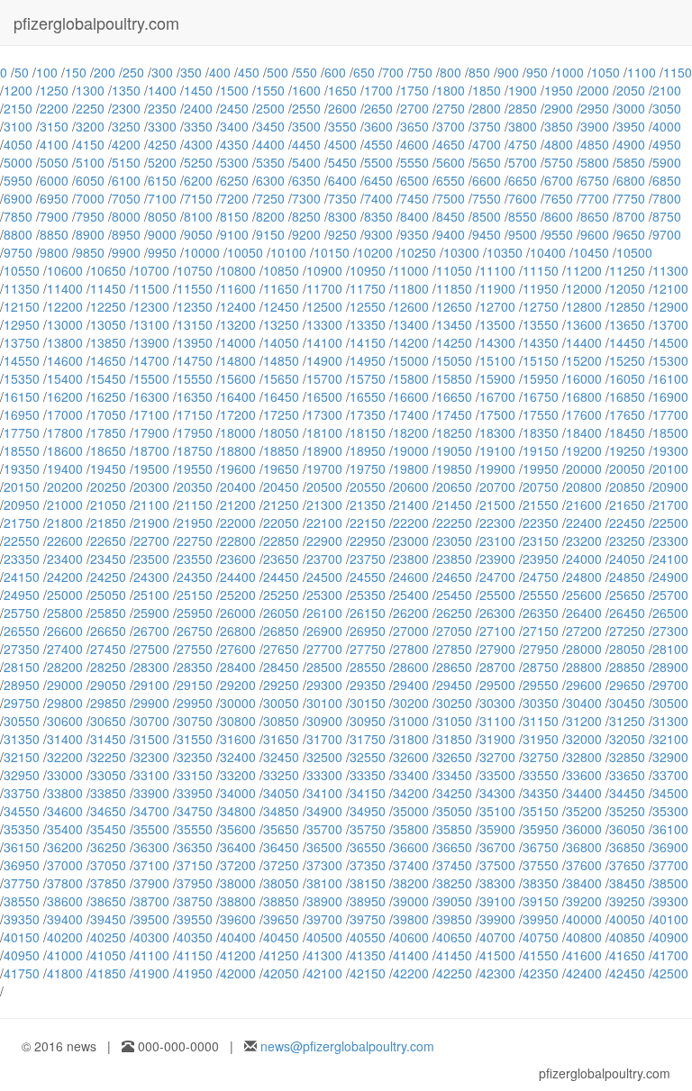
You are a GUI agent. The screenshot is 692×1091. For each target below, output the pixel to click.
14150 (368, 342)
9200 (306, 234)
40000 (584, 919)
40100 (670, 919)
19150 (541, 450)
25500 (497, 595)
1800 (450, 90)
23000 (411, 541)
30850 (281, 721)
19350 (22, 468)
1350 (126, 90)
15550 (195, 378)
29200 (238, 685)
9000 (162, 234)
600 (335, 72)
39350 (22, 919)
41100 (151, 955)
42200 (411, 973)
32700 (497, 757)
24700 (497, 577)
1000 (569, 72)
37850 (108, 883)
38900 (324, 901)
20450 (281, 486)
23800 (411, 559)
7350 (342, 198)
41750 (22, 973)
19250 (627, 450)
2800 (486, 108)
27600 (238, 649)
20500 (324, 486)
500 (277, 72)
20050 (627, 468)
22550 (22, 541)
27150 (541, 631)
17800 (65, 432)
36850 (627, 847)
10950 (368, 270)
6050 (90, 180)
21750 (22, 523)
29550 (541, 685)
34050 (281, 793)
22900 (324, 541)
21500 (497, 504)
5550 (414, 162)
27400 (65, 649)
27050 (454, 631)
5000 (18, 162)
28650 (454, 667)
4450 (306, 144)
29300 (324, 685)
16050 (627, 378)
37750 (22, 883)
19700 (324, 468)
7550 (486, 198)
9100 (234, 234)
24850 (627, 577)
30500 (670, 703)
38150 (368, 883)
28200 (65, 667)
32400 (238, 757)
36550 (368, 847)
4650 (450, 144)
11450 (108, 288)
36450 (281, 847)
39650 (281, 919)
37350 (368, 865)
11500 (151, 288)
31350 (22, 739)
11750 (368, 288)
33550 (541, 775)
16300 (151, 396)
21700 (670, 504)
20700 (497, 486)
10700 (151, 270)
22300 (497, 523)
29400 (411, 685)
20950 (22, 504)
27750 (368, 649)
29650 (627, 685)
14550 (22, 360)
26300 (497, 613)
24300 (151, 577)
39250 (627, 901)
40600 (411, 937)
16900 (670, 396)
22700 (151, 541)
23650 (281, 559)
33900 (151, 793)
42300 (497, 973)
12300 (151, 306)
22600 (65, 541)
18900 (324, 450)
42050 (281, 973)
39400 (65, 919)
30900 (324, 721)
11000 (411, 270)
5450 (342, 162)
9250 (342, 234)
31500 (151, 739)
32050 (627, 739)
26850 (281, 631)
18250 (454, 432)
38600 (65, 901)
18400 (584, 432)
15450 (108, 378)
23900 (497, 559)
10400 (548, 252)
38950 (368, 901)
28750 (541, 667)
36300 (151, 847)
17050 (108, 414)
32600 (411, 757)
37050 (108, 865)
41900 (151, 973)
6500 (414, 180)
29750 (22, 703)
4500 (342, 144)
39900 (497, 919)
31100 (497, 721)
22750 (195, 541)
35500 (151, 829)
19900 (497, 468)
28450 (281, 667)
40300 (151, 937)
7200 (234, 198)
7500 (450, 198)
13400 (411, 324)
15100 (497, 360)
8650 (594, 216)
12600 (411, 306)
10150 (332, 252)
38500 (670, 883)
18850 (281, 450)
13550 (541, 324)
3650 (414, 126)
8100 (198, 216)
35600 (238, 829)
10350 (505, 252)
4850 (594, 144)
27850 (454, 649)
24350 (195, 577)
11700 (324, 288)
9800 (54, 252)
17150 (195, 414)
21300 (324, 504)
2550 (306, 108)
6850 (666, 180)
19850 (454, 468)
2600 (342, 108)
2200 (54, 108)
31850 (454, 739)
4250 (162, 144)
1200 (18, 90)
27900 (497, 649)
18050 (281, 432)
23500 (151, 559)
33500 (497, 775)
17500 (497, 414)
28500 (324, 667)
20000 (584, 468)
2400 (198, 108)
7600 (522, 198)
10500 (634, 252)
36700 (497, 847)
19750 (368, 468)
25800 (65, 613)
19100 (497, 450)
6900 (18, 198)
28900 (670, 667)
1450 (198, 90)
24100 (670, 559)
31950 (541, 739)
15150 (541, 360)
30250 (454, 703)
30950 (368, 721)
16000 (584, 378)
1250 (54, 90)
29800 (65, 703)
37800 (65, 883)
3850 (558, 126)
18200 (411, 432)
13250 (281, 324)
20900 (670, 486)
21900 (151, 523)
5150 (126, 162)
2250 (90, 108)
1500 (234, 90)
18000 (238, 432)
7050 (126, 198)
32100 (670, 739)
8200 (270, 216)
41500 (497, 955)
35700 (324, 829)
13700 (670, 324)
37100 (151, 865)
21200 (238, 504)
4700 (486, 144)
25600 (584, 595)
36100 (670, 829)
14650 (108, 360)
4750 (522, 144)
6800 (630, 180)
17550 (541, 414)
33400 (411, 775)
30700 (151, 721)
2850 (522, 108)
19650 (281, 468)
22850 (281, 541)
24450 (281, 577)
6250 (234, 180)
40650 (454, 937)
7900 (54, 216)
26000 (238, 613)
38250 (454, 883)
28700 (497, 667)
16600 (411, 396)
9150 (270, 234)
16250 (108, 396)
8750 (666, 216)
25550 (541, 595)
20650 (454, 486)
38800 (238, 901)
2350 (162, 108)
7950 (90, 216)
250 (133, 72)
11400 (65, 288)
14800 (238, 360)
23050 (454, 541)
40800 (584, 937)
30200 (411, 703)
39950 (541, 919)
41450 (454, 955)
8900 (90, 234)
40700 (497, 937)
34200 (411, 793)
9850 (90, 252)
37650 (627, 865)
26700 (151, 631)
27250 (627, 631)
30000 (238, 703)
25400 (411, 595)
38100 (324, 883)
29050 (108, 685)
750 (421, 72)
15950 (541, 378)
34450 (627, 793)
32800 (584, 757)
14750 (195, 360)
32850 (627, 757)
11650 (281, 288)
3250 (126, 126)
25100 (151, 595)
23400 (65, 559)
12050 (627, 288)
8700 (630, 216)
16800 (584, 396)
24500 (324, 577)
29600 (584, 685)
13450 (454, 324)
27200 (584, 631)
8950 (126, 234)
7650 (558, 198)
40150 (22, 937)
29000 (65, 685)
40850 (627, 937)
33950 (195, 793)
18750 (195, 450)
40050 (627, 919)
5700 (522, 162)
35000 (411, 811)
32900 (670, 757)
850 (479, 72)
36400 (238, 847)
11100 (497, 270)
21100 (151, 504)
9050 (198, 234)
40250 (108, 937)
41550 (541, 955)
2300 (126, 108)
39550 (195, 919)
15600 (238, 378)
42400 (584, 973)
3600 (378, 126)
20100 (670, 468)
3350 (198, 126)
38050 (281, 883)
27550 (195, 649)
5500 (378, 162)
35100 (497, 811)
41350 (368, 955)
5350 (270, 162)
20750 (541, 486)
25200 (238, 595)
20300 (151, 486)
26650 (108, 631)
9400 (450, 234)
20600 (411, 486)
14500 (670, 342)
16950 (22, 414)
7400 (378, 198)
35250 (627, 811)
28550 (368, 667)
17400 (411, 414)
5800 (594, 162)
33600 (584, 775)
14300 (497, 342)
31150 (541, 721)
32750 (541, 757)
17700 (670, 414)
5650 (486, 162)
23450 (108, 559)
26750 (195, 631)
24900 (670, 577)
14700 (151, 360)
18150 (368, 432)
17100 (151, 414)
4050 (18, 144)
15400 (65, 378)
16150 (22, 396)
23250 (627, 541)
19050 (454, 450)
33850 (108, 793)
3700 (450, 126)
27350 (22, 649)
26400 (584, 613)
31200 (584, 721)
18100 (324, 432)
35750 (368, 829)
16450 (281, 396)
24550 (368, 577)
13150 (195, 324)
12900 (670, 306)
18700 (151, 450)
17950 (195, 432)
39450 (108, 919)
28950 (22, 685)
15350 (22, 378)
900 (508, 72)
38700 (151, 901)
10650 (108, 270)
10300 (461, 252)
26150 (368, 613)
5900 (666, 162)
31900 (497, 739)
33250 (281, 775)
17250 (281, 414)
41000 (65, 955)
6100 (126, 180)
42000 (238, 973)
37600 (584, 865)
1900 (522, 90)
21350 (368, 504)
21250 (281, 504)
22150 (368, 523)
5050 (54, 162)
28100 (670, 649)
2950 (594, 108)
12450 (281, 306)
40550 (368, 937)
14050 (281, 342)
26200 (411, 613)
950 (537, 72)
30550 (22, 721)
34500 (670, 793)
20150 (22, 486)
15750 (368, 378)
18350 (541, 432)
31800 (411, 739)
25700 (670, 595)
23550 (195, 559)
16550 (368, 396)
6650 (522, 180)
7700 (594, 198)
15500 (151, 378)
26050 (281, 613)
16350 (195, 396)
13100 (151, 324)
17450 (454, 414)
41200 (238, 955)
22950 (368, 541)
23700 (324, 559)
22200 (411, 523)
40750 (541, 937)
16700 (497, 396)
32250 (108, 757)
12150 (22, 306)
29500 (497, 685)
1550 (270, 90)
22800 (238, 541)
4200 (126, 144)
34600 (65, 811)
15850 (454, 378)
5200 (162, 162)
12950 (22, 324)
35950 (541, 829)
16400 (238, 396)
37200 (238, 865)
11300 (670, 270)
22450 (627, 523)
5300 (234, 162)
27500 (151, 649)
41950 (195, 973)
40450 (281, 937)
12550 (368, 306)
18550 (22, 450)
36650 (454, 847)
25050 (108, 595)
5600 (450, 162)
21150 (195, 504)
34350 (541, 793)
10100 (288, 252)
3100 (18, 126)
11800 (411, 288)
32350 (195, 757)
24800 (584, 577)
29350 (368, 685)
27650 (281, 649)
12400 (238, 306)
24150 (22, 577)
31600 (238, 739)
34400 (584, 793)
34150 (368, 793)
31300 (670, 721)
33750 (22, 793)
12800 (584, 306)
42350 (541, 973)
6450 (378, 180)
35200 (584, 811)
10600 (65, 270)
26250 (454, 613)
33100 (151, 775)
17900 (151, 432)
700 (393, 72)
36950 (22, 865)
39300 (670, 901)
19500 (151, 468)
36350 (195, 847)
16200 (65, 396)
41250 (281, 955)
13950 (195, 342)
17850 (108, 432)
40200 (65, 937)
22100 (324, 523)
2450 (234, 108)
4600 (414, 144)
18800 (238, 450)
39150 (541, 901)
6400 (342, 180)
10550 (22, 270)
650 (364, 72)
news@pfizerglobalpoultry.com (347, 1046)
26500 (670, 613)
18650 (108, 450)
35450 (108, 829)
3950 (630, 126)
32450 (281, 757)
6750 (594, 180)
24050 (627, 559)
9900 (126, 252)
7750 (630, 198)
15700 (324, 378)
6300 (270, 180)
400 (220, 72)
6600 (486, 180)
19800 (411, 468)
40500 (324, 937)
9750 (18, 252)
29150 (195, 685)
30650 (108, 721)
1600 (306, 90)
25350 (368, 595)
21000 (65, 504)
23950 (541, 559)
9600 (594, 234)
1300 (90, 90)
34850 (281, 811)
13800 (65, 342)
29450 (454, 685)
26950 (368, 631)
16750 (541, 396)
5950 (18, 180)
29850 (108, 703)
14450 (627, 342)
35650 (281, 829)
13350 (368, 324)
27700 (324, 649)
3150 (54, 126)
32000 (584, 739)
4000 (666, 126)
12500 (324, 306)
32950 (22, 775)
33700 (670, 775)
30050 (281, 703)
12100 (670, 288)
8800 (18, 234)
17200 (238, 414)
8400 (414, 216)
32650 (454, 757)
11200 (584, 270)
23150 (541, 541)
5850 (630, 162)
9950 (162, 252)
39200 (584, 901)
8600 (558, 216)
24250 (108, 577)
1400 (162, 90)
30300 (497, 703)
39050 (454, 901)
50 (21, 72)
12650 (454, 306)
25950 (195, 613)
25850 (108, 613)
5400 (306, 162)
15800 (411, 378)
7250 (270, 198)
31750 (368, 739)
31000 (411, 721)
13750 (22, 342)
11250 (627, 270)
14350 (541, 342)
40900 (670, 937)
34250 (454, 793)
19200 (584, 450)
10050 (245, 252)
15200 (584, 360)
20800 (584, 486)
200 (104, 72)
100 (47, 72)
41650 (627, 955)
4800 (558, 144)
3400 (234, 126)
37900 (151, 883)
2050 (630, 90)
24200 (65, 577)
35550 (195, 829)
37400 (411, 865)
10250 (418, 252)
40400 (238, 937)
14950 (368, 360)
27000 (411, 631)
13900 (151, 342)
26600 (65, 631)
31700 (324, 739)
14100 (324, 342)
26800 (238, 631)
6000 (54, 180)
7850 (18, 216)
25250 (281, 595)
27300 (670, 631)
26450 (627, 613)
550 (306, 72)
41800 (65, 973)
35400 (65, 829)
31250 (627, 721)
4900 (630, 144)
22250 (454, 523)
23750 (368, 559)
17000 (65, 414)
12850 (627, 306)
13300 (324, 324)
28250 (108, 667)
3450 (270, 126)
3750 (486, 126)
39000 (411, 901)
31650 (281, 739)
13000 (65, 324)
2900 (558, 108)
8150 (234, 216)
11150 (541, 270)
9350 (414, 234)
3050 (666, 108)
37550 (541, 865)
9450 (486, 234)
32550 (368, 757)
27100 (497, 631)
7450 (414, 198)
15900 (497, 378)
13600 (584, 324)
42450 (627, 973)
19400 (65, 468)
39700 (324, 919)
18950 (368, 450)
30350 (541, 703)
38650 (108, 901)
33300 (324, 775)
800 (450, 72)
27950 (541, 649)
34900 (324, 811)
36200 (65, 847)
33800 (65, 793)
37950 (195, 883)
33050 (108, 775)
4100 (54, 144)
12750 (541, 306)
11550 (195, 288)
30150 (368, 703)
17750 (22, 432)
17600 (584, 414)
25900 (151, 613)
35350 (22, 829)
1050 (605, 72)
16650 (454, 396)
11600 (238, 288)
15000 (411, 360)
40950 (22, 955)
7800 (666, 198)
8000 (126, 216)
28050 (627, 649)
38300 (497, 883)
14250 (454, 342)
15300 (670, 360)
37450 (454, 865)
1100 (641, 72)
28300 (151, 667)
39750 (368, 919)
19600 (238, 468)
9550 (558, 234)
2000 (594, 90)
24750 (541, 577)
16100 (670, 378)
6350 (306, 180)
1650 (342, 90)
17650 (627, 414)
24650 (454, 577)
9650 (630, 234)
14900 (324, 360)
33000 (65, 775)
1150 (677, 72)
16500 (324, 396)
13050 (108, 324)
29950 (195, 703)
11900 (497, 288)
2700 (414, 108)
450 (249, 72)
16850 (627, 396)
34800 (238, 811)
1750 (414, 90)
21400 (411, 504)
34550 (22, 811)
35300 (670, 811)
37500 (497, 865)
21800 (65, 523)
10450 (591, 252)
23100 (497, 541)
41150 (195, 955)
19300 (670, 450)
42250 (454, 973)
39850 (454, 919)
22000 (238, 523)
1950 (558, 90)
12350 (195, 306)
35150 (541, 811)
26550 (22, 631)
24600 (411, 577)
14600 (65, 360)
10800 (238, 270)
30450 (627, 703)
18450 (627, 432)
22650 (108, 541)
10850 (281, 270)
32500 (324, 757)
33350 (368, 775)
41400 (411, 955)
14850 (281, 360)
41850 (108, 973)
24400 (238, 577)
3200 (90, 126)
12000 (584, 288)
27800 (411, 649)
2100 (666, 90)
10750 (195, 270)
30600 (65, 721)
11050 (454, 270)
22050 (281, 523)
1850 (486, 90)
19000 (411, 450)
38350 (541, 883)
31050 (454, 721)
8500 (486, 216)
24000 (584, 559)
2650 (378, 108)
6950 (54, 198)
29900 (151, 703)
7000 (90, 198)
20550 (368, 486)
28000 (584, 649)
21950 (195, 523)
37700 (670, 865)
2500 (270, 108)
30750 (195, 721)
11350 (22, 288)
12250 (108, 306)
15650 (281, 378)
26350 (541, 613)
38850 (281, 901)
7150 (198, 198)
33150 (195, 775)
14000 (238, 342)
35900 (497, 829)
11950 (541, 288)
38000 (238, 883)
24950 (22, 595)
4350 (234, 144)
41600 (584, 955)
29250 (281, 685)
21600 (584, 504)
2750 (450, 108)
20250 (108, 486)
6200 (198, 180)
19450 (108, 468)
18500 (670, 432)
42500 (670, 973)
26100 (324, 613)
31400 (65, 739)
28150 (22, 667)
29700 (670, 685)
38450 (627, 883)
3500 (306, 126)
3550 (342, 126)
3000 (630, 108)
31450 (108, 739)
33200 (238, 775)
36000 (584, 829)
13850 (108, 342)
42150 (368, 973)
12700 (497, 306)
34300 (497, 793)
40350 (195, 937)
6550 (450, 180)
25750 (22, 613)
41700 (670, 955)
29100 (151, 685)
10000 (202, 252)
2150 (18, 108)
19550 (195, 468)
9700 (666, 234)
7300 (306, 198)
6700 (558, 180)
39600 (238, 919)
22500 (670, 523)
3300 (162, 126)
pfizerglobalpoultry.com (96, 22)
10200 (375, 252)
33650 (627, 775)
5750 (558, 162)
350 (191, 72)
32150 (22, 757)
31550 (195, 739)
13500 (497, 324)
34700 (151, 811)
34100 (324, 793)
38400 (584, 883)
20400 (238, 486)
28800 (584, 667)
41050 (108, 955)
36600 (411, 847)
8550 (522, 216)
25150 (195, 595)
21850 (108, 523)
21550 (541, 504)
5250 (198, 162)
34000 (238, 793)
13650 (627, 324)
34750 (195, 811)
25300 (324, 595)
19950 (541, 468)
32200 (65, 757)
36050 (627, 829)
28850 (627, 667)
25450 (454, 595)
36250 (108, 847)
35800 (411, 829)
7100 (162, 198)
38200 (411, 883)
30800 (238, 721)
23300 (670, 541)
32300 (151, 757)
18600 (65, 450)
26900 (324, 631)
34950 (368, 811)
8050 (162, 216)
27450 (108, 649)
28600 (411, 667)
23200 (584, 541)
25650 (627, 595)
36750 (541, 847)
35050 (454, 811)
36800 (584, 847)
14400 (584, 342)
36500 (324, 847)
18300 (497, 432)
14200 (411, 342)
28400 (238, 667)
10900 (324, 270)
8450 (450, 216)
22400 (584, 523)
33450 (454, 775)
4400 (270, 144)
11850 (454, 288)
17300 (324, 414)
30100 (324, 703)
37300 (324, 865)
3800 (522, 126)
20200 (65, 486)
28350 (195, 667)
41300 (324, 955)
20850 (627, 486)
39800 (411, 919)
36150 (22, 847)
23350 (22, 559)
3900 (594, 126)
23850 (454, 559)
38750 (195, 901)
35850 (454, 829)
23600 (238, 559)
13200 (238, 324)
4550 (378, 144)
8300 (342, 216)
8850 (54, 234)
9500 (522, 234)
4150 (90, 144)
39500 (151, 919)
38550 (22, 901)
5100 (90, 162)
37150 (195, 865)
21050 (108, 504)
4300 (198, 144)
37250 (281, 865)
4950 (666, 144)
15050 (454, 360)
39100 (497, 901)
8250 (306, 216)
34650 (108, 811)
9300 (378, 234)
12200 (65, 306)
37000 (65, 865)
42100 (324, 973)
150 (75, 72)
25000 (65, 595)
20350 (195, 486)
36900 (670, 847)
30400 (584, 703)
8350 (378, 216)
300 (162, 72)
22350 (541, 523)
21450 (454, 504)
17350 (368, 414)
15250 (627, 360)
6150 (162, 180)
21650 (627, 504)
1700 (378, 90)
